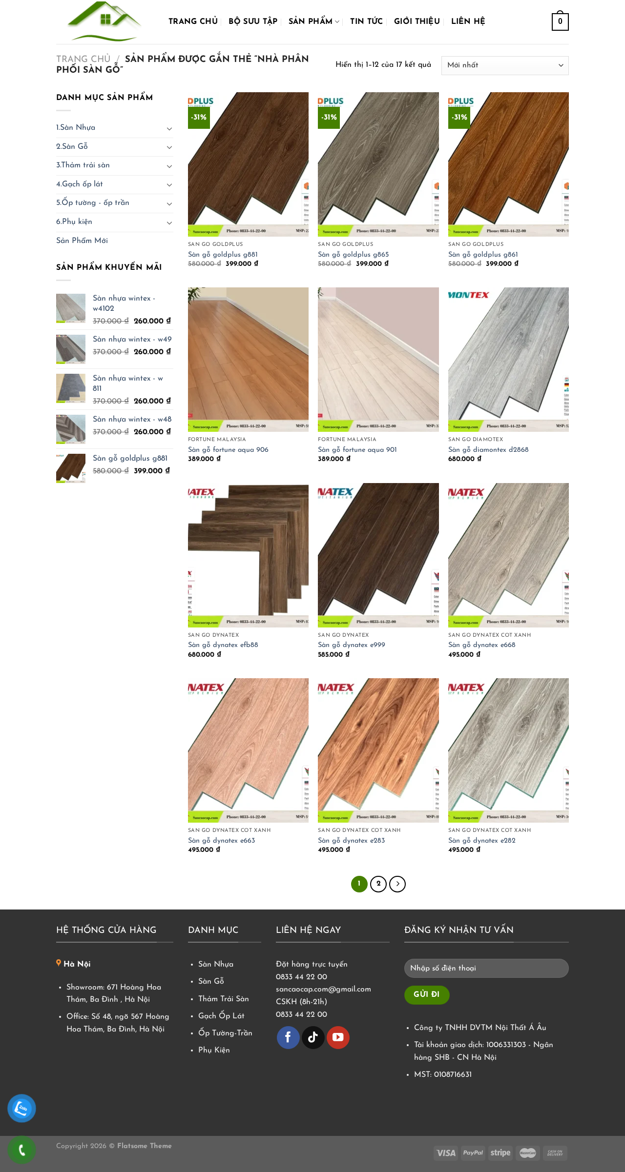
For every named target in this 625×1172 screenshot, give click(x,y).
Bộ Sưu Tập (253, 22)
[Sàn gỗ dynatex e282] (508, 750)
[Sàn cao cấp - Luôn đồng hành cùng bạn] (105, 22)
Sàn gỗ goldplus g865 (353, 255)
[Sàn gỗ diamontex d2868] (508, 359)
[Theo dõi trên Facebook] (288, 1037)
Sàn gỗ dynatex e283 (351, 841)
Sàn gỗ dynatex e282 (482, 841)
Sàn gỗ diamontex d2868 (488, 450)
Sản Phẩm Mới (82, 241)
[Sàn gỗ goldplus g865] (378, 164)
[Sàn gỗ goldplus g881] (248, 164)
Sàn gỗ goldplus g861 (483, 255)
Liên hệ (468, 22)
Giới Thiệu (417, 22)
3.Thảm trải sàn (83, 165)
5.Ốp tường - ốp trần (92, 203)
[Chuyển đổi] (169, 128)
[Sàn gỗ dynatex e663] (248, 750)
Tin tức (366, 22)
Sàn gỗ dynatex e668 (482, 645)
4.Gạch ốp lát (79, 184)
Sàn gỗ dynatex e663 (221, 841)
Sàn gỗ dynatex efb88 (223, 645)
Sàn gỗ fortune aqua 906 (228, 450)
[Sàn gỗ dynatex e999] (378, 555)
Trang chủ (193, 22)
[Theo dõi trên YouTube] (338, 1037)
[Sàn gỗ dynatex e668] (508, 555)
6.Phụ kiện (74, 222)
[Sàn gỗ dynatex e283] (378, 750)
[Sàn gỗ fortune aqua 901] (378, 359)
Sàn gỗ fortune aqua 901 (357, 450)
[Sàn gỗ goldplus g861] (508, 164)
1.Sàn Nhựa (75, 128)
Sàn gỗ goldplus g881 (223, 255)
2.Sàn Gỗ (72, 147)
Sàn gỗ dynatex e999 (351, 645)
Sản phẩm (311, 22)
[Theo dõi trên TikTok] (313, 1037)
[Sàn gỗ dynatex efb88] (248, 555)
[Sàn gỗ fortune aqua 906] (248, 359)
